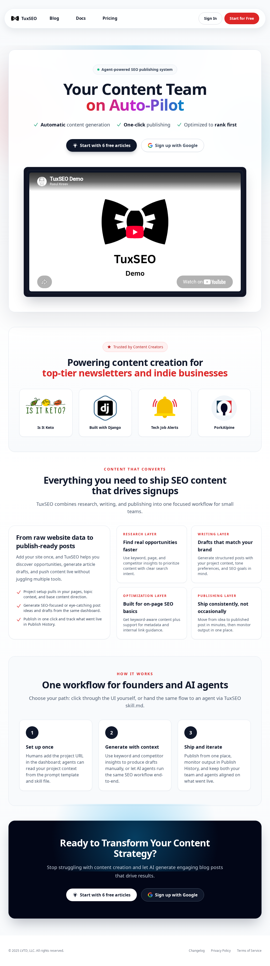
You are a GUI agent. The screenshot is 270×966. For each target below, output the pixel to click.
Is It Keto (45, 427)
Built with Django (105, 427)
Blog (54, 18)
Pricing (110, 18)
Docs (81, 18)
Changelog (197, 951)
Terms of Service (249, 951)
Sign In (210, 18)
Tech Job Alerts (164, 427)
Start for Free (242, 18)
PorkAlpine (224, 427)
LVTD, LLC (27, 950)
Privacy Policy (221, 951)
